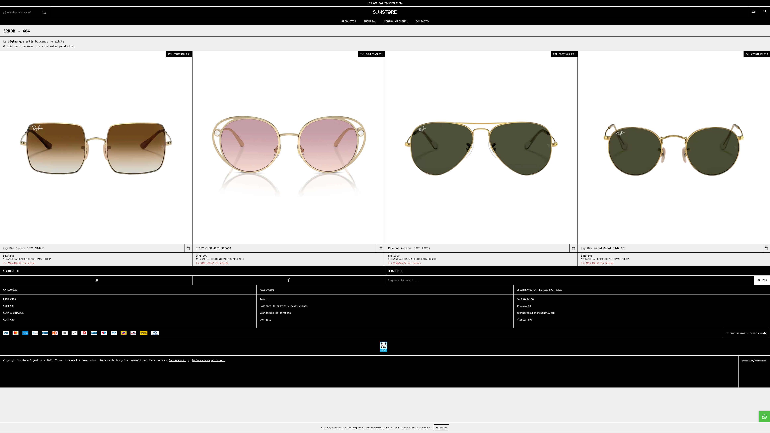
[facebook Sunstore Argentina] (288, 280)
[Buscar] (44, 12)
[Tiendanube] (754, 361)
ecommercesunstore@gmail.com (536, 312)
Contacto (265, 319)
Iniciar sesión (735, 333)
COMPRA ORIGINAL (396, 21)
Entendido (441, 427)
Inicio (264, 299)
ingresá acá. (177, 360)
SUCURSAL (370, 21)
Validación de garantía (275, 312)
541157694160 (525, 299)
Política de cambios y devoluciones (284, 306)
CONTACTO (422, 21)
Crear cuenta (758, 333)
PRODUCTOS (348, 21)
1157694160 (524, 306)
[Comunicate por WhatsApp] (764, 416)
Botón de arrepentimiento (208, 360)
